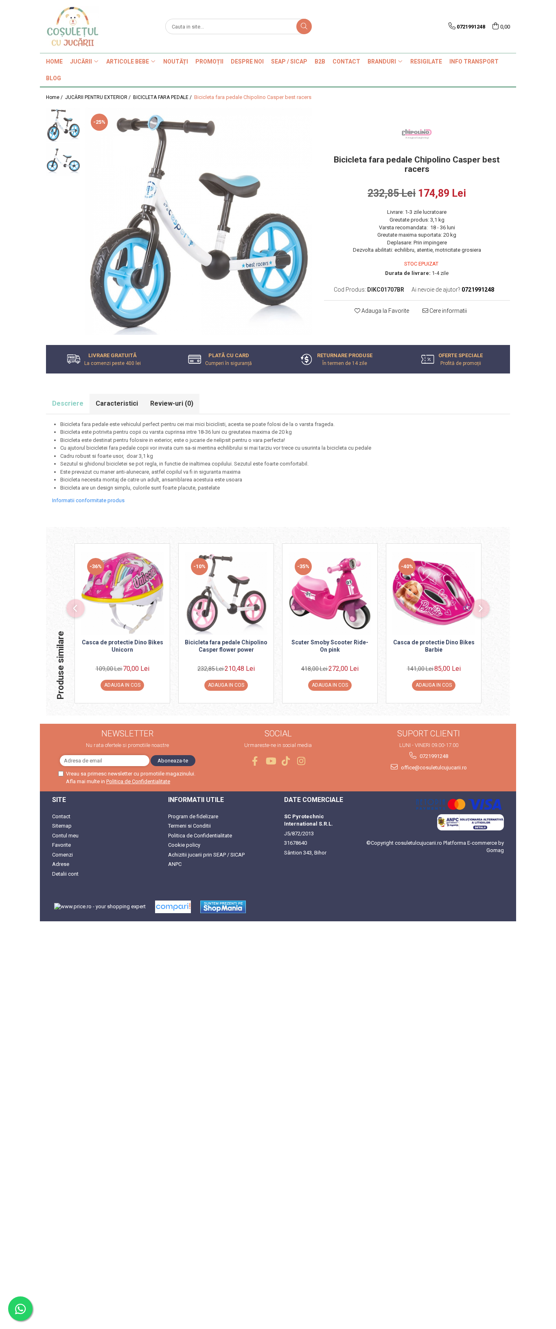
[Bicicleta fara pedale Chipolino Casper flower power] (226, 593)
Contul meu (65, 836)
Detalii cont (65, 874)
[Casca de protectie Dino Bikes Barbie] (433, 593)
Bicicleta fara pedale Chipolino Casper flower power (226, 646)
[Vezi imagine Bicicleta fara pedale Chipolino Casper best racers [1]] (63, 159)
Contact (61, 816)
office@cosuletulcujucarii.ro (433, 767)
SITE (59, 800)
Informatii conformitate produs (88, 500)
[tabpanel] (198, 221)
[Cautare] (304, 26)
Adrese (60, 864)
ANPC (175, 864)
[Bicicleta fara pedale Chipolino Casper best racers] (198, 221)
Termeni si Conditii (189, 826)
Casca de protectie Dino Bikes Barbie (434, 646)
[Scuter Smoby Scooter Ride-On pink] (330, 593)
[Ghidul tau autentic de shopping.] (173, 907)
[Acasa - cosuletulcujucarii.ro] (86, 26)
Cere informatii (447, 311)
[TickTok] (286, 761)
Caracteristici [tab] (117, 403)
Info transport (474, 61)
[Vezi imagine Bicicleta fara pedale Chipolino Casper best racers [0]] (63, 125)
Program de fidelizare (193, 816)
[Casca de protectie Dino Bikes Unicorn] (122, 593)
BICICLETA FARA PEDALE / (163, 97)
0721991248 (433, 756)
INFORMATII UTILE (196, 800)
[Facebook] (255, 761)
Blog (53, 78)
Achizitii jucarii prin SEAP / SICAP (206, 855)
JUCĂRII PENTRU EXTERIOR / (98, 97)
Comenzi (62, 855)
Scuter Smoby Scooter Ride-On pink (329, 646)
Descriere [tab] (67, 403)
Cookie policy (184, 845)
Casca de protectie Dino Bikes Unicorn (122, 646)
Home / (55, 97)
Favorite (61, 845)
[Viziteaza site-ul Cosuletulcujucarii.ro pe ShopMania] (223, 907)
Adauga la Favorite (384, 311)
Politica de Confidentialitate (138, 781)
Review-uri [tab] (171, 403)
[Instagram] (301, 761)
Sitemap (62, 826)
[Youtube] (270, 761)
